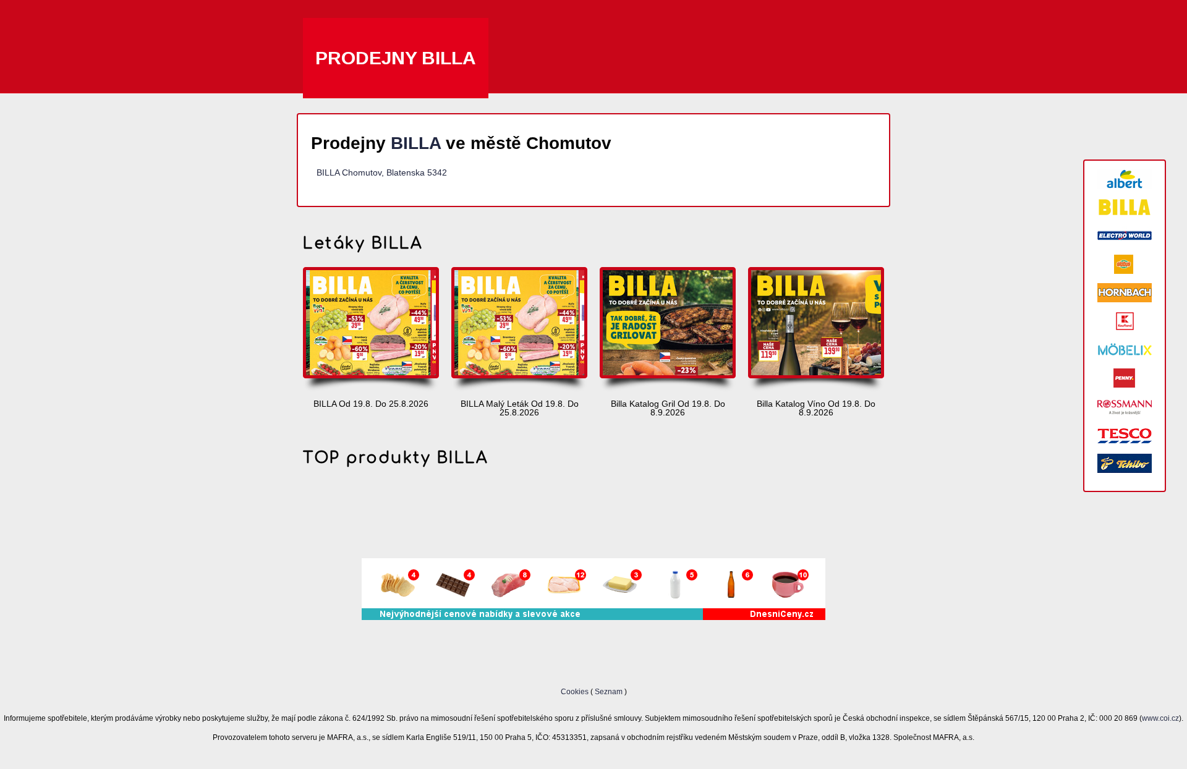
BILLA (416, 143)
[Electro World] (1124, 235)
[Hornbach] (1124, 292)
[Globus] (1124, 264)
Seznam (608, 691)
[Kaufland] (1124, 321)
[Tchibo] (1124, 463)
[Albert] (1124, 179)
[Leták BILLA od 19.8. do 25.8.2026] (371, 330)
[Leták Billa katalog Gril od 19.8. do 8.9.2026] (668, 330)
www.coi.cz (1160, 718)
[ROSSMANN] (1124, 406)
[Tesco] (1124, 434)
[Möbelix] (1124, 349)
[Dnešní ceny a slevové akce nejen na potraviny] (593, 617)
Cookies (575, 691)
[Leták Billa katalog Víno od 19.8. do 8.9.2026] (816, 330)
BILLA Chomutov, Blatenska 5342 (382, 172)
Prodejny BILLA (395, 58)
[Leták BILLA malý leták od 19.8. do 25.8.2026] (519, 330)
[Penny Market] (1124, 378)
